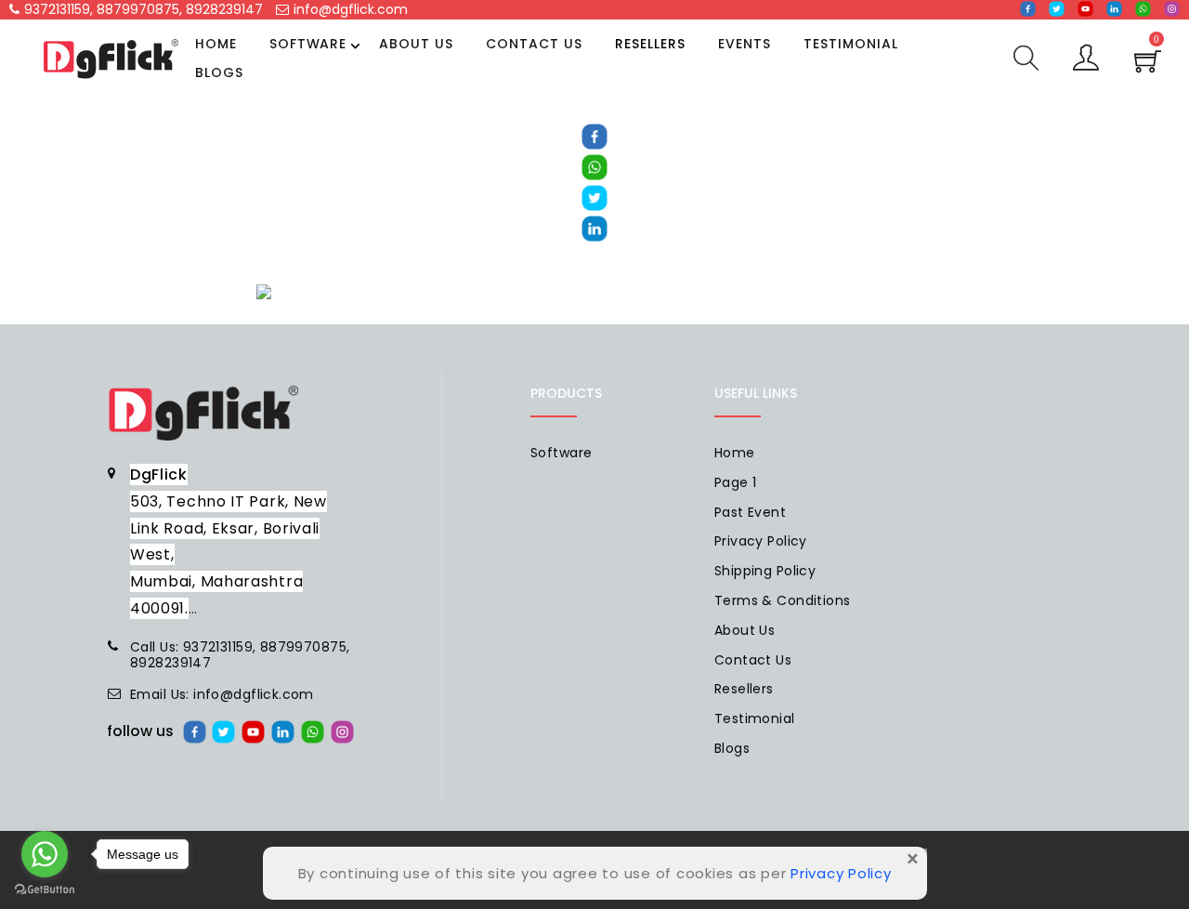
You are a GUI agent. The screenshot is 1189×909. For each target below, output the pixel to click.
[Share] (594, 136)
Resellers (650, 43)
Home (216, 43)
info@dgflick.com (351, 9)
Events (744, 43)
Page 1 (735, 482)
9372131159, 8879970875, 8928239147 (143, 9)
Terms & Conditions (782, 600)
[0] (1147, 66)
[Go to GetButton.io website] (44, 890)
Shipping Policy (765, 570)
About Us (416, 43)
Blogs (219, 72)
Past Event (750, 512)
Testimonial (851, 43)
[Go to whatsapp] (44, 854)
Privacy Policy (760, 541)
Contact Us (534, 43)
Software (308, 43)
